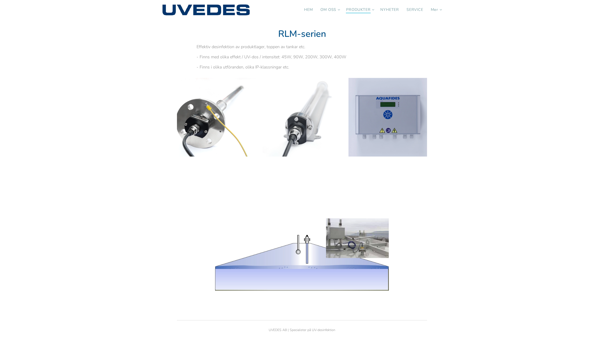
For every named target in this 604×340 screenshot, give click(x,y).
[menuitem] (310, 10)
